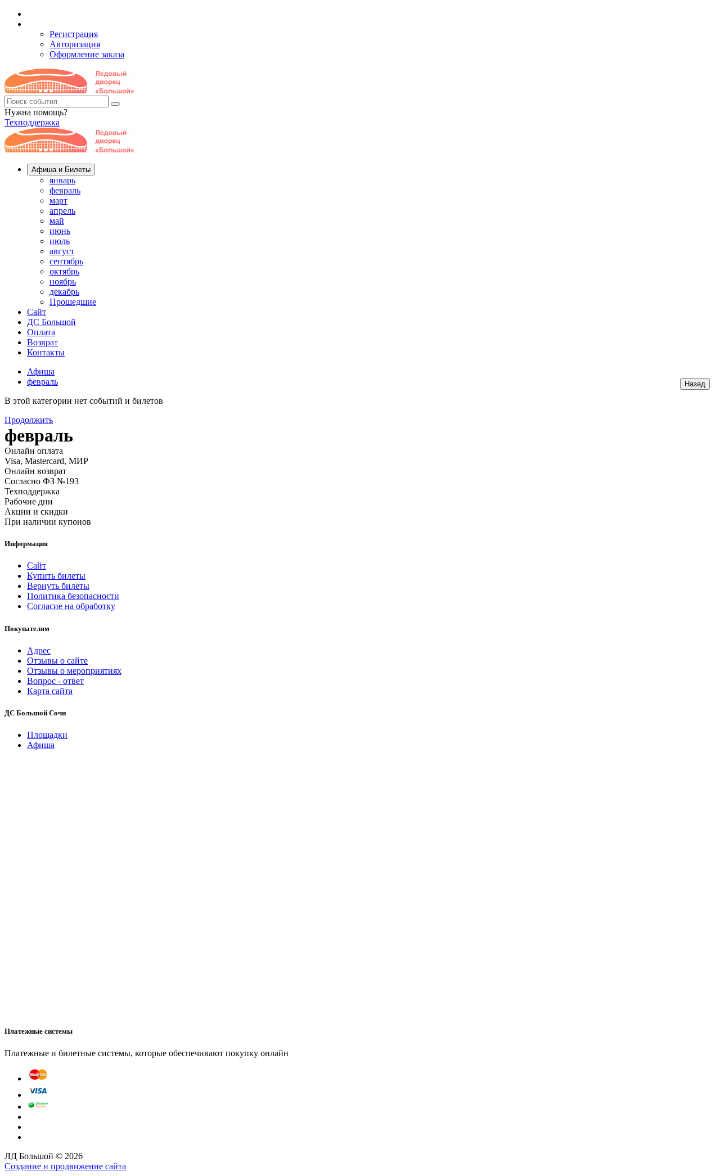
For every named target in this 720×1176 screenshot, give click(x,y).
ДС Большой (51, 322)
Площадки (47, 735)
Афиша (41, 371)
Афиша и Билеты (61, 169)
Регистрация (74, 34)
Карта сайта (50, 691)
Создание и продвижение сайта (65, 1166)
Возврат (42, 342)
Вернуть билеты (58, 586)
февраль (65, 190)
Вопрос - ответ (55, 681)
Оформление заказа (87, 54)
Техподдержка (32, 122)
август (62, 251)
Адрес (39, 650)
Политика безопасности (73, 596)
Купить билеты (56, 575)
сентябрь (66, 261)
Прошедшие (73, 302)
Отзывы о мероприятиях (74, 670)
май (57, 221)
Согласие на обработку (71, 606)
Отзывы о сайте (57, 660)
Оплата (41, 332)
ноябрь (63, 281)
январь (62, 180)
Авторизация (75, 44)
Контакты (46, 352)
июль (60, 241)
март (59, 200)
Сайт (36, 312)
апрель (62, 210)
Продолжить (28, 420)
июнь (60, 231)
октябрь (64, 271)
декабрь (64, 291)
